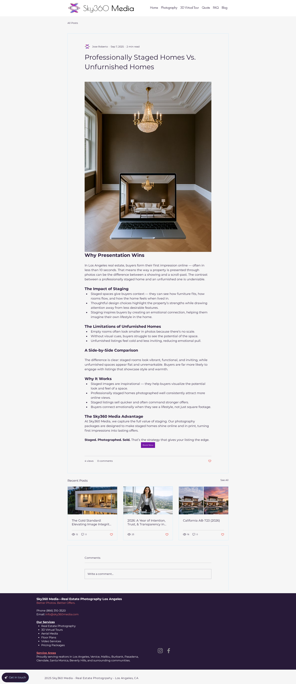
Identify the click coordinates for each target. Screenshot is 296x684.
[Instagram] (160, 650)
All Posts (72, 23)
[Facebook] (168, 650)
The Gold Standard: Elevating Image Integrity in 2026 (91, 522)
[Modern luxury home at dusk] (92, 500)
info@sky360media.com (62, 614)
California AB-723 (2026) (201, 520)
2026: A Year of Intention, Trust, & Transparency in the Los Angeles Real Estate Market (146, 522)
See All (224, 480)
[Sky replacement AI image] (203, 500)
